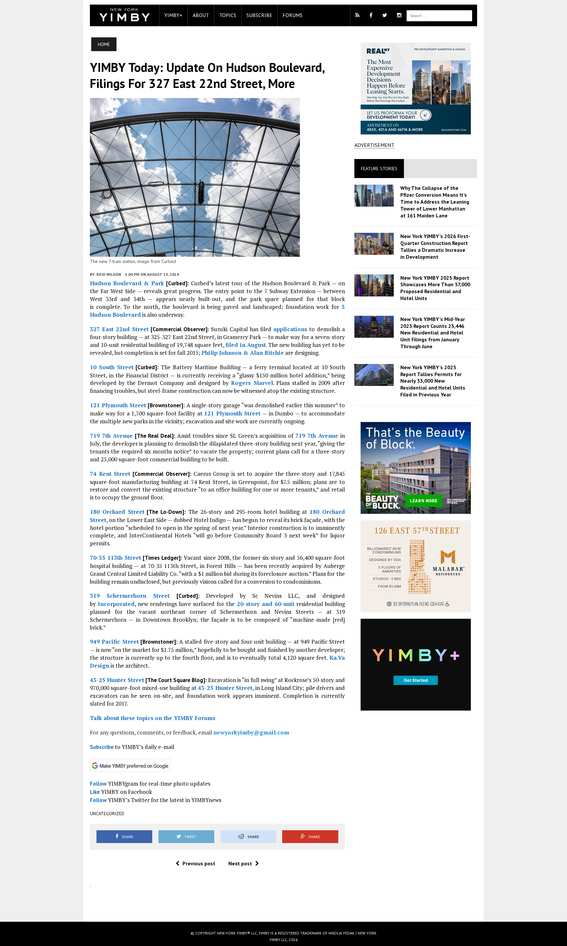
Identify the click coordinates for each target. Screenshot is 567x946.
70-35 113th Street (115, 557)
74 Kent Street (110, 473)
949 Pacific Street (114, 641)
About (201, 15)
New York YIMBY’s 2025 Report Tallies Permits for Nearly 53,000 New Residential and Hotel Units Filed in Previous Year (432, 381)
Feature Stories (379, 168)
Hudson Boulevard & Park (127, 283)
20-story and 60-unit (265, 604)
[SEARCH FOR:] (439, 15)
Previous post (198, 863)
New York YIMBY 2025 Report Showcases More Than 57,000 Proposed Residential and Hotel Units (435, 287)
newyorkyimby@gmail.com (251, 732)
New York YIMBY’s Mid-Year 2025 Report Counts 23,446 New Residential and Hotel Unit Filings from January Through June (432, 333)
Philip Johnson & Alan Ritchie (242, 352)
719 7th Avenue (111, 435)
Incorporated (116, 604)
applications (290, 329)
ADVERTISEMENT (374, 145)
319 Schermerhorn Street (130, 595)
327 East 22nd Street (119, 329)
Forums (293, 15)
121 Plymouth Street (118, 405)
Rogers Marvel (252, 383)
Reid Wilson (108, 274)
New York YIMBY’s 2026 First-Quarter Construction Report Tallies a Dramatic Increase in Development (435, 246)
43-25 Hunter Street (117, 680)
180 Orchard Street (117, 511)
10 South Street (112, 367)
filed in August (245, 345)
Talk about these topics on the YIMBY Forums (152, 718)
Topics (227, 15)
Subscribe (259, 15)
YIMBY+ (173, 15)
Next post (240, 863)
